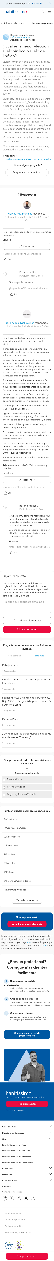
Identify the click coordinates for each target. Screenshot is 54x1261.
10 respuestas (9, 671)
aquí (29, 942)
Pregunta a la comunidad (27, 172)
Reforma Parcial (15, 779)
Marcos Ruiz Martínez (20, 214)
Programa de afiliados (12, 1190)
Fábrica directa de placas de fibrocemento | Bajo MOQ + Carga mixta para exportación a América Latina (27, 701)
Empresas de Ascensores (13, 1136)
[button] (27, 1127)
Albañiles (6, 1159)
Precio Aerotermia (10, 1133)
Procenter (6, 1151)
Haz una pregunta (41, 23)
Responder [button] (28, 247)
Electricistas (7, 1156)
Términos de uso (12, 1213)
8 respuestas (8, 725)
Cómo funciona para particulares (16, 1172)
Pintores (5, 1153)
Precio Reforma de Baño (13, 1130)
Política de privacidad (15, 1220)
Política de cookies (13, 1226)
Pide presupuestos (27, 1256)
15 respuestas (9, 689)
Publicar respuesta (27, 629)
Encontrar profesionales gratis (27, 924)
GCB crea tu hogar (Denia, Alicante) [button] (23, 217)
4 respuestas (10, 156)
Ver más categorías (27, 900)
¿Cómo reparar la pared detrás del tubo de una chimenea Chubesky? (26, 736)
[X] (18, 1198)
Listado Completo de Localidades (17, 1163)
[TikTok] (32, 1198)
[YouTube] (25, 1198)
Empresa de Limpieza (11, 1139)
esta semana (14, 656)
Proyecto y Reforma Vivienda (21, 794)
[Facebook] (11, 1198)
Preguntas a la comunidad (13, 1145)
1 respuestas (8, 743)
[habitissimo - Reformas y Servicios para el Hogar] (12, 12)
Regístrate (6, 1175)
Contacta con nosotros (12, 1192)
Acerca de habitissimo (12, 1184)
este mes (39, 656)
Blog (4, 1143)
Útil (9, 260)
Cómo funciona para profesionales (17, 1178)
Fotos (4, 1148)
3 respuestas (8, 711)
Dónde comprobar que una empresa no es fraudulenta (26, 681)
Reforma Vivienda (16, 787)
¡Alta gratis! (36, 4)
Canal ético (7, 1187)
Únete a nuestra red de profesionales (27, 1034)
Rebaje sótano (10, 665)
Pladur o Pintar (10, 719)
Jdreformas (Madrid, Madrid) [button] (20, 326)
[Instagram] (4, 1198)
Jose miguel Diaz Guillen (20, 323)
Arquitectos (7, 1161)
